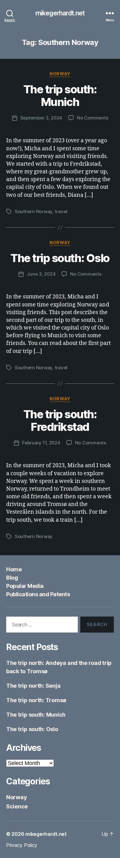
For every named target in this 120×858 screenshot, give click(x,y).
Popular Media (25, 586)
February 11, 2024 (41, 443)
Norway (60, 73)
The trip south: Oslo (59, 258)
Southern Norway (33, 211)
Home (14, 569)
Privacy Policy (21, 845)
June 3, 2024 (41, 274)
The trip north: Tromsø (36, 700)
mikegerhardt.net (60, 13)
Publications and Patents (38, 594)
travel (61, 211)
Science (17, 806)
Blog (12, 577)
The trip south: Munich (60, 96)
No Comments (92, 118)
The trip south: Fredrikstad (60, 420)
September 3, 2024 (41, 118)
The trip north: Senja (33, 685)
